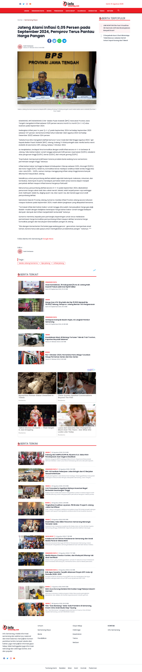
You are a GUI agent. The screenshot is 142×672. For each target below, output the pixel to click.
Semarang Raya (38, 11)
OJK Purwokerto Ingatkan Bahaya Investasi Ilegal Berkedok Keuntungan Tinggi (66, 489)
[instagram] (27, 4)
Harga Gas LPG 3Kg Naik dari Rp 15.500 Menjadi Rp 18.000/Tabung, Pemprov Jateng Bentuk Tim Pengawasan (70, 303)
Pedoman (93, 668)
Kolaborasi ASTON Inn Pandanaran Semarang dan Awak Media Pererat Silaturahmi (69, 539)
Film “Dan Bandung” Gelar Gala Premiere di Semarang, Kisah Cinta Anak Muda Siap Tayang (68, 607)
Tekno (102, 11)
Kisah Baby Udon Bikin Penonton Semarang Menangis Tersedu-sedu (68, 523)
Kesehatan (92, 11)
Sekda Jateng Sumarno (28, 263)
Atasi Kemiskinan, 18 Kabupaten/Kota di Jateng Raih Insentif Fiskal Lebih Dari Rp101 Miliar (67, 286)
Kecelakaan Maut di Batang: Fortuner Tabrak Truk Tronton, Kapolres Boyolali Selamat (70, 338)
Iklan (70, 668)
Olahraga (81, 11)
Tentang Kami (51, 668)
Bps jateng (45, 263)
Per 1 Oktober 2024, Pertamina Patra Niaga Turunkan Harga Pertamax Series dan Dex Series (67, 356)
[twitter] (23, 4)
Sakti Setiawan (28, 46)
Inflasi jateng (59, 263)
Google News (48, 239)
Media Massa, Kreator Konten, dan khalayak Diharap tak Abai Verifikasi (69, 556)
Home (19, 20)
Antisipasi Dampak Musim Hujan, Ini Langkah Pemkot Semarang (67, 321)
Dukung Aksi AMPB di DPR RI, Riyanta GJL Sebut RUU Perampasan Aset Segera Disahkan (66, 455)
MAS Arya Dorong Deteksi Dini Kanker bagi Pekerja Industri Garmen (70, 590)
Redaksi (62, 668)
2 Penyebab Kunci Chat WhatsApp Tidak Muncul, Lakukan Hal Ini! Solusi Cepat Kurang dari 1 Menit (116, 37)
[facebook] (20, 4)
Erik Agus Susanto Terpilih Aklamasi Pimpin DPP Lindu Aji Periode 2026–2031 (68, 573)
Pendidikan (58, 11)
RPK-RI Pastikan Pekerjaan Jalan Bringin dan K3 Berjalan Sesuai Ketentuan (69, 472)
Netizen (110, 11)
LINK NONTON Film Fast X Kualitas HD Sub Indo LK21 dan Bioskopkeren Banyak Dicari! (116, 27)
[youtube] (30, 4)
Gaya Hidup (70, 11)
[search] (118, 10)
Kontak (83, 668)
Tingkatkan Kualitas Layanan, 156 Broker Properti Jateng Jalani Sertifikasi (69, 506)
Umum (26, 11)
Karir (76, 668)
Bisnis (49, 11)
